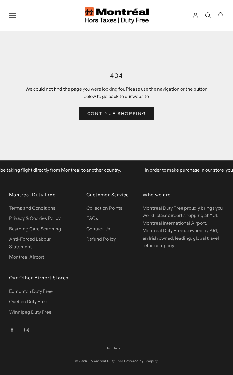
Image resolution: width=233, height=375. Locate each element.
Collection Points (104, 208)
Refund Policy (101, 239)
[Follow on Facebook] (12, 330)
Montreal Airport (26, 257)
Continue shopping (116, 113)
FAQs (92, 218)
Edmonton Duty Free (31, 291)
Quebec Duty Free (28, 301)
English (113, 348)
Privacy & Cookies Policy (35, 218)
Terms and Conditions (32, 208)
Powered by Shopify (141, 361)
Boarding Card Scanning (35, 229)
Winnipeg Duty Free (30, 312)
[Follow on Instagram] (27, 330)
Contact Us (98, 229)
